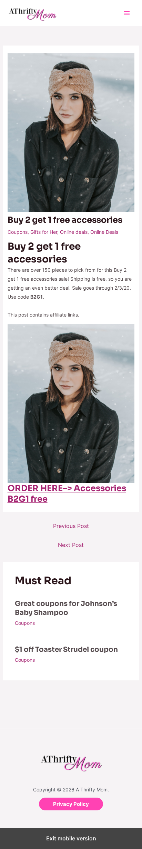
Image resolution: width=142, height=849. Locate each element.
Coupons (18, 232)
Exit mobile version (71, 838)
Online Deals (104, 232)
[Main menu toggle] (127, 13)
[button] (71, 804)
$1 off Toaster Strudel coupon (66, 649)
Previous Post (71, 525)
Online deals (74, 232)
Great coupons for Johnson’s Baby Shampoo (66, 608)
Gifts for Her (43, 232)
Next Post (71, 544)
